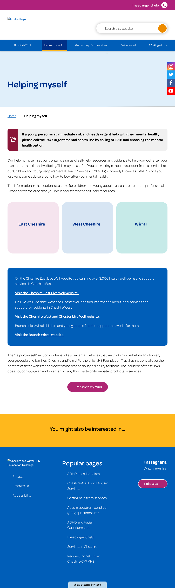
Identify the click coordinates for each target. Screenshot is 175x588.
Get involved (128, 45)
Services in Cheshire (82, 546)
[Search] (162, 28)
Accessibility (22, 495)
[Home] (3, 45)
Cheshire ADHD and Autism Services (87, 486)
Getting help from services (91, 45)
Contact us (21, 486)
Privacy (18, 476)
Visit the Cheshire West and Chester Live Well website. (57, 316)
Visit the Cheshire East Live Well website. (47, 293)
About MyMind (22, 45)
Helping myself (53, 45)
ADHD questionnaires (83, 473)
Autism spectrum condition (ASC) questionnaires (87, 510)
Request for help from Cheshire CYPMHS (83, 559)
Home (12, 116)
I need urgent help (145, 5)
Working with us (158, 45)
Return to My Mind (89, 387)
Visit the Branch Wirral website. (39, 334)
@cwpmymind (155, 468)
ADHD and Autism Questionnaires (80, 525)
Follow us (151, 483)
